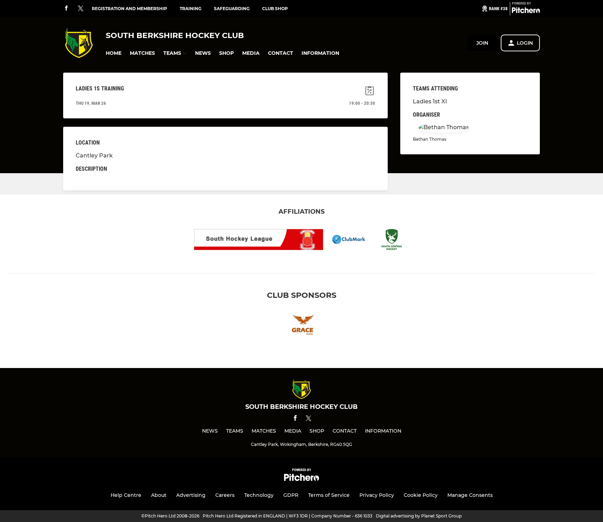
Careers (224, 495)
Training (190, 8)
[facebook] (66, 8)
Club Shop (275, 8)
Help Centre (126, 495)
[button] (114, 53)
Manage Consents (470, 495)
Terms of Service (329, 495)
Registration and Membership (129, 8)
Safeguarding (232, 8)
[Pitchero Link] (526, 11)
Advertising (191, 495)
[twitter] (80, 9)
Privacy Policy (376, 495)
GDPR (290, 495)
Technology (259, 495)
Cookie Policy (421, 495)
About (158, 495)
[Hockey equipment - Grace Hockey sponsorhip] (301, 326)
